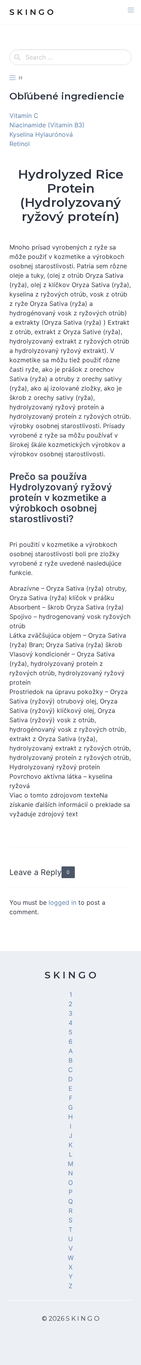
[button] (131, 10)
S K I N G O (70, 975)
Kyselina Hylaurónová (41, 134)
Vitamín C (23, 115)
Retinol (19, 144)
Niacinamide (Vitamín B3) (47, 125)
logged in (62, 902)
